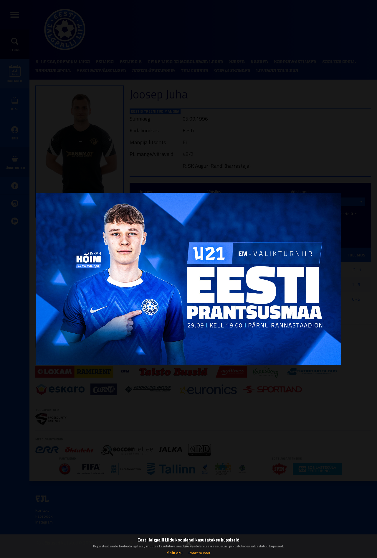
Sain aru (175, 552)
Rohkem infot (199, 553)
